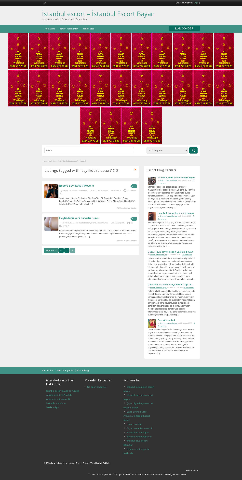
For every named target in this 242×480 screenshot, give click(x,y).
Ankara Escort (163, 474)
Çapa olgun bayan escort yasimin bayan (170, 251)
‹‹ (61, 250)
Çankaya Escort (178, 474)
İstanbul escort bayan (138, 432)
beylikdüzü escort (70, 190)
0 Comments (187, 255)
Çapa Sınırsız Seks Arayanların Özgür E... (170, 284)
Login (196, 3)
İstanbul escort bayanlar (139, 436)
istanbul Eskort (96, 474)
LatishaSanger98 (117, 223)
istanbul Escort (130, 474)
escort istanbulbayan (158, 255)
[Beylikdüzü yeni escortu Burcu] (51, 230)
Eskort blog (88, 28)
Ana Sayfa (50, 28)
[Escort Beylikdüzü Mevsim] (51, 197)
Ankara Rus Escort (147, 474)
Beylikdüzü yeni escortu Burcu (79, 218)
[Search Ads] (193, 150)
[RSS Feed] (44, 2)
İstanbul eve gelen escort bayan (176, 213)
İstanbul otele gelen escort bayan (176, 177)
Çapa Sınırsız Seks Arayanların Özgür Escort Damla (136, 415)
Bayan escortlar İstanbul (139, 428)
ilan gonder (184, 28)
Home (45, 161)
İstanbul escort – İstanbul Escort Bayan (98, 13)
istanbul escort (84, 190)
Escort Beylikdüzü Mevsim (76, 185)
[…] (91, 204)
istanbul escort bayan (99, 190)
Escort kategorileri (69, 28)
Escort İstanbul (166, 320)
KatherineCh (116, 190)
